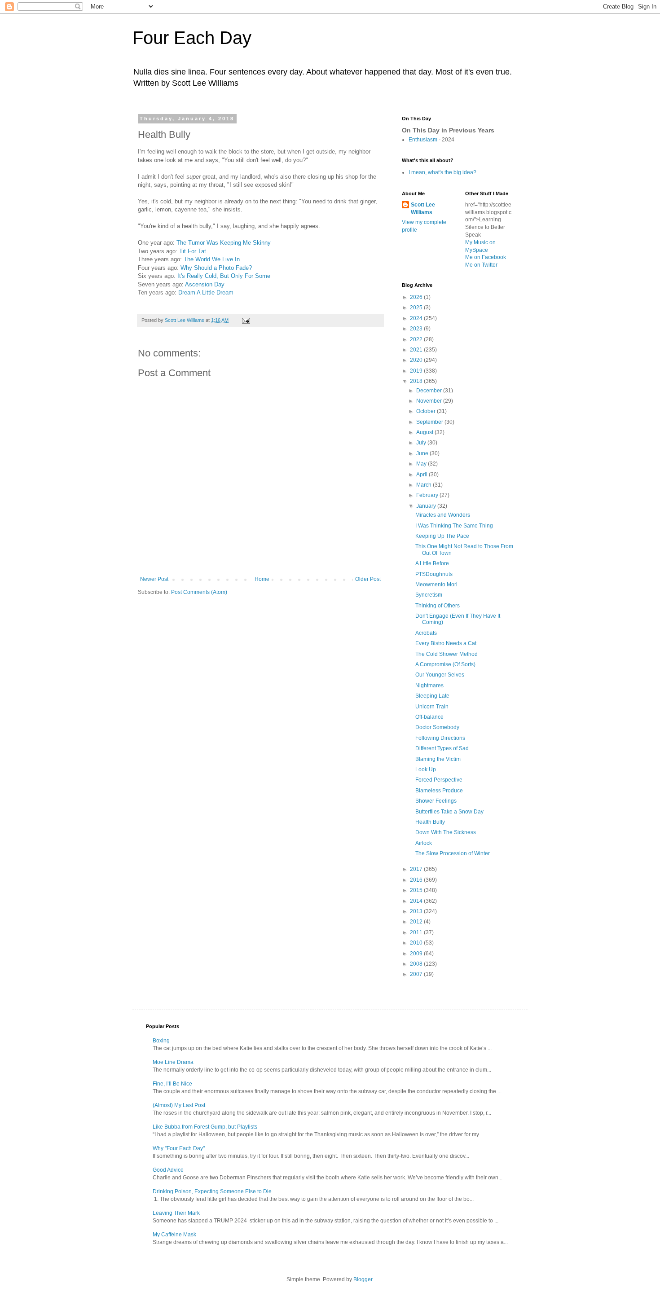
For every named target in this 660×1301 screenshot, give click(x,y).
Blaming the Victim (438, 759)
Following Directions (440, 738)
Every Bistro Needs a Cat (445, 643)
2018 (417, 381)
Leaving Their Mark (176, 1213)
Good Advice (168, 1170)
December (429, 390)
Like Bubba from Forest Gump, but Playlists (205, 1127)
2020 (417, 360)
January (426, 506)
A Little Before (432, 563)
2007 (417, 974)
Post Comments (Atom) (199, 592)
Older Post (368, 579)
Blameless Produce (439, 790)
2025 (417, 307)
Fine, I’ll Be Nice (172, 1084)
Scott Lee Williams (423, 208)
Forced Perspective (438, 780)
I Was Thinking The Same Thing (454, 526)
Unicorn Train (432, 706)
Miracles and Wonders (442, 515)
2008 (417, 964)
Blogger (362, 1279)
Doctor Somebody (437, 727)
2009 (417, 953)
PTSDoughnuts (434, 574)
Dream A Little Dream (205, 292)
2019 (417, 371)
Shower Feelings (436, 801)
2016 (417, 880)
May (422, 464)
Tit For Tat (192, 251)
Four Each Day (191, 38)
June (423, 453)
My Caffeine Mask (174, 1234)
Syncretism (428, 595)
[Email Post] (245, 320)
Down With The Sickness (445, 832)
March (424, 485)
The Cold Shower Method (446, 654)
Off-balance (429, 717)
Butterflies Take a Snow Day (449, 812)
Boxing (161, 1040)
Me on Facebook (485, 257)
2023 (417, 328)
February (428, 495)
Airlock (423, 843)
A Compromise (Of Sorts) (445, 664)
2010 (417, 943)
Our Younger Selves (439, 675)
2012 (417, 922)
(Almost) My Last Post (179, 1105)
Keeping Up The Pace (442, 536)
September (430, 422)
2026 (417, 297)
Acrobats (426, 633)
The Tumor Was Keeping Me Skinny (223, 242)
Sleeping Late (432, 696)
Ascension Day (204, 284)
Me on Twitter (481, 265)
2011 (417, 932)
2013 (417, 911)
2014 (417, 901)
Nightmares (429, 685)
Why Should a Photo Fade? (216, 267)
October (426, 411)
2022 (417, 339)
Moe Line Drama (173, 1062)
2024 (417, 318)
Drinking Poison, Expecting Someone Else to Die (212, 1191)
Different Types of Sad (442, 748)
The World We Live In (212, 259)
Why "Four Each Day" (179, 1148)
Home (262, 579)
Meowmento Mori (436, 584)
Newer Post (154, 579)
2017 (417, 869)
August (425, 432)
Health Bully (430, 822)
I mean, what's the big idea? (442, 172)
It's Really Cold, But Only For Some (223, 276)
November (429, 401)
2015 (417, 890)
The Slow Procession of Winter (452, 853)
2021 (417, 350)
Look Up (425, 769)
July (421, 443)
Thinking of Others (437, 605)
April (422, 474)
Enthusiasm (423, 139)
